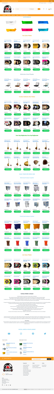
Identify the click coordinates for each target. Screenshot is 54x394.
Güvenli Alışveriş (44, 365)
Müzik (5, 275)
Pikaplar (8, 78)
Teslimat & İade (44, 366)
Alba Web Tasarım (15, 389)
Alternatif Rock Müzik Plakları (27, 370)
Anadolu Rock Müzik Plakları (27, 371)
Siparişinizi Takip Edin (35, 366)
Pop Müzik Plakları (25, 367)
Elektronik (5, 78)
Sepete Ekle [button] (30, 51)
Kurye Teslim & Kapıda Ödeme (36, 367)
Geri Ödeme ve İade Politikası (24, 15)
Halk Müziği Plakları (25, 366)
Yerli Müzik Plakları (25, 375)
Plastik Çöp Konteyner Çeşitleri (27, 216)
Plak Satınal (8, 15)
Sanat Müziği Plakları (26, 372)
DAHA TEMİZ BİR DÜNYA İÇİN (27, 174)
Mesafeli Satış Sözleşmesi (36, 365)
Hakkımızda (13, 15)
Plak (8, 275)
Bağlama (5, 139)
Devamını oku (10, 51)
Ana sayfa (4, 15)
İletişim (17, 15)
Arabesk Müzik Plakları (26, 365)
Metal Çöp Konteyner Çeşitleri (27, 177)
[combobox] (22, 9)
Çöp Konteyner (6, 220)
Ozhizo (9, 220)
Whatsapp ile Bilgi (8, 53)
